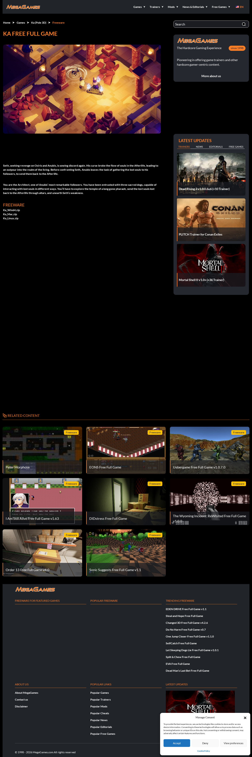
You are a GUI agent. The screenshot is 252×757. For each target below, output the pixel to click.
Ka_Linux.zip (10, 218)
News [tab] (199, 146)
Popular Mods (98, 706)
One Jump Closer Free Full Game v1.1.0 (190, 636)
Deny (205, 743)
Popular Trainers (100, 699)
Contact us (21, 699)
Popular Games (99, 692)
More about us (211, 76)
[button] (245, 717)
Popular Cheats (99, 713)
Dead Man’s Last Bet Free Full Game (187, 670)
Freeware (58, 22)
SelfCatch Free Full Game (181, 643)
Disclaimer (21, 706)
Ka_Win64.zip (11, 210)
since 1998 (237, 48)
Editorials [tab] (216, 146)
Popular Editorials (101, 726)
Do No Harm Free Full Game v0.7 (186, 629)
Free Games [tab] (236, 146)
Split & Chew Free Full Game (183, 656)
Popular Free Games (102, 733)
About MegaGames (26, 692)
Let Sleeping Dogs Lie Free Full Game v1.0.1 (192, 650)
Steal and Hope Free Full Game (184, 615)
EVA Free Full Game (178, 663)
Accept (177, 743)
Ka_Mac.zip (10, 214)
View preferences (233, 743)
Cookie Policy (203, 751)
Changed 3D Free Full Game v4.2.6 (187, 622)
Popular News (98, 720)
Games (21, 22)
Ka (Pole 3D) (38, 22)
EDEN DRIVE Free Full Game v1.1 (186, 609)
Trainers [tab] (184, 146)
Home (6, 22)
